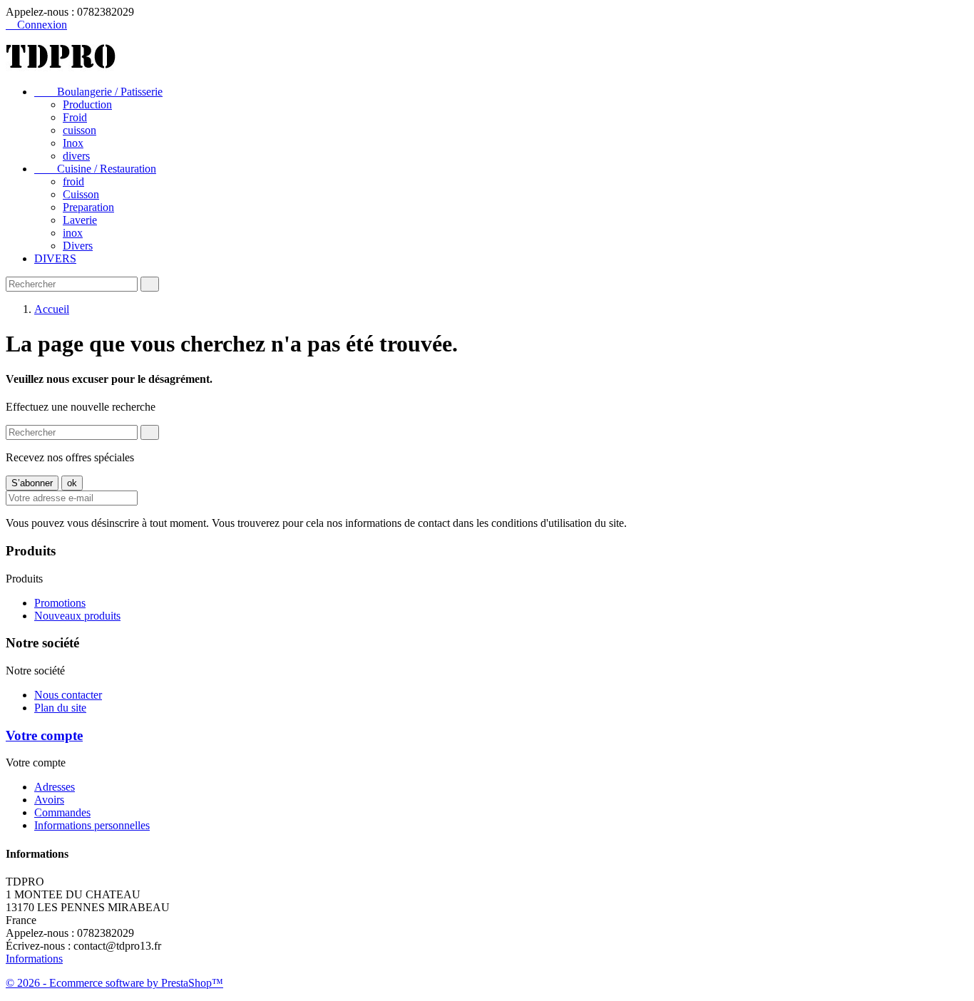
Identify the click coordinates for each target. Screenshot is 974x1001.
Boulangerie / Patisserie (98, 92)
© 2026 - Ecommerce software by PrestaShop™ (114, 983)
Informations (34, 959)
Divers (78, 246)
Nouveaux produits (77, 616)
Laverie (80, 220)
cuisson (79, 130)
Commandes (62, 812)
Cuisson (81, 194)
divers (76, 156)
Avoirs (49, 800)
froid (73, 181)
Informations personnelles (92, 825)
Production (87, 104)
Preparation (88, 207)
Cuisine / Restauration (95, 169)
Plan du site (60, 708)
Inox (73, 143)
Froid (75, 117)
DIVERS (55, 258)
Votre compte (44, 735)
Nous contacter (68, 695)
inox (73, 233)
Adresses (54, 787)
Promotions (60, 603)
